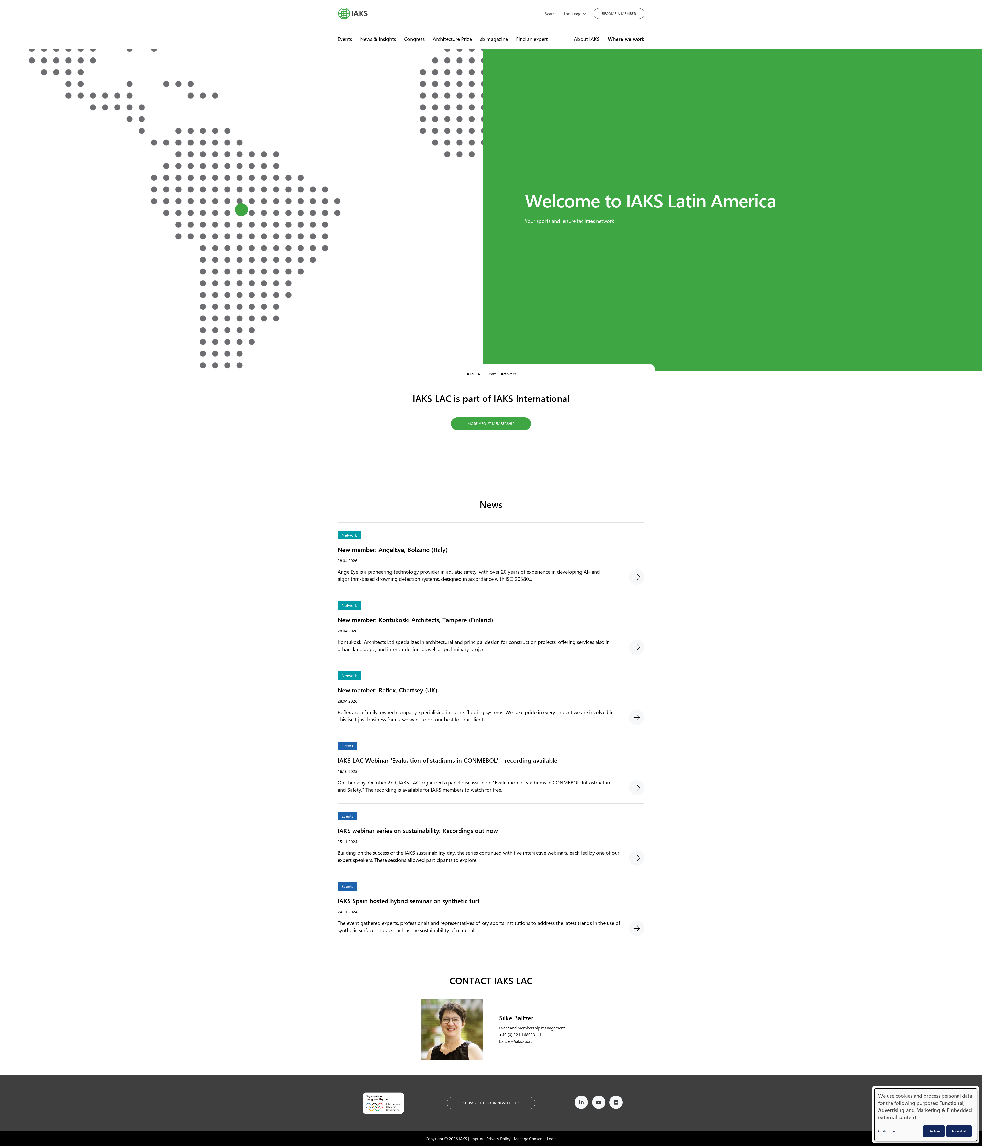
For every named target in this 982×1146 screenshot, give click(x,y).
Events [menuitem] (345, 38)
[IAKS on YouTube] (598, 1103)
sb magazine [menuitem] (494, 38)
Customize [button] (886, 1131)
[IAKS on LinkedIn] (581, 1103)
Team (492, 373)
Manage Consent (529, 1138)
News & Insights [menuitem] (378, 38)
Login (552, 1138)
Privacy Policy (498, 1138)
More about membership (491, 423)
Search (551, 13)
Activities (509, 373)
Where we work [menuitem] (626, 38)
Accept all (959, 1131)
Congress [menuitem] (414, 38)
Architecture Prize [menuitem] (452, 38)
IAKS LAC (474, 373)
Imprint (476, 1138)
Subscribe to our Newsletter (491, 1103)
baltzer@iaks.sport (515, 1041)
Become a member (619, 13)
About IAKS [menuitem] (587, 38)
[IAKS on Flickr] (616, 1103)
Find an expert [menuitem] (532, 38)
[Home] (438, 13)
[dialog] (926, 1115)
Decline (934, 1131)
